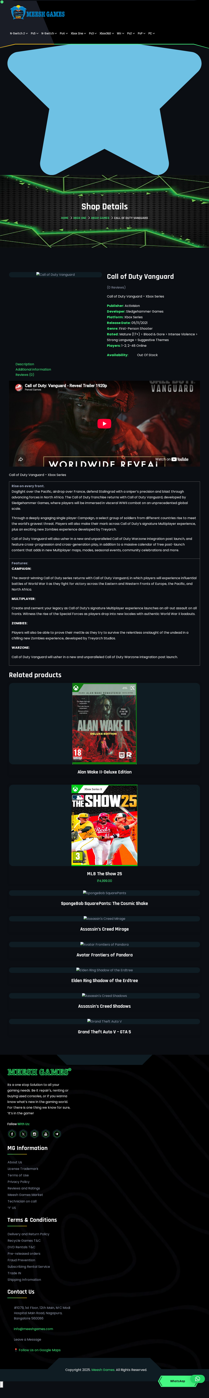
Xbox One (77, 33)
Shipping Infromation (24, 1279)
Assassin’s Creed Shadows (104, 1006)
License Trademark (23, 1168)
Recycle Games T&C (24, 1240)
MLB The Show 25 (104, 874)
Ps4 (62, 33)
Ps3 (91, 33)
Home (65, 218)
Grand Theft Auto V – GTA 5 (104, 1032)
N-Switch (47, 33)
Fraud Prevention (21, 1260)
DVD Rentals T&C (21, 1247)
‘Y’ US (12, 1208)
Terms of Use (18, 1175)
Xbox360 (105, 33)
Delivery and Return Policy (28, 1234)
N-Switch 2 (17, 33)
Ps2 (129, 33)
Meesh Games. (103, 1369)
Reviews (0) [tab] (25, 374)
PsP (140, 33)
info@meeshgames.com (33, 1329)
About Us (15, 1162)
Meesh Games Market (25, 1195)
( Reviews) (116, 288)
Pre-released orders (24, 1253)
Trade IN (14, 1273)
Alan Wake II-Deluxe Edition (105, 772)
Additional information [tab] (33, 369)
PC (150, 33)
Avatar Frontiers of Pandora (105, 955)
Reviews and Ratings (24, 1188)
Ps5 (33, 33)
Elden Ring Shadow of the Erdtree (104, 981)
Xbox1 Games (100, 218)
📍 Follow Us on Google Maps (37, 1350)
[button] (197, 1379)
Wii (119, 33)
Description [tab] (25, 364)
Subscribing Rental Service (29, 1266)
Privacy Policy (19, 1182)
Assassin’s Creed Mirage (104, 929)
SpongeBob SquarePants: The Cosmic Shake (104, 903)
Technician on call (22, 1201)
